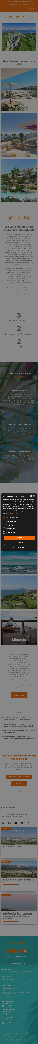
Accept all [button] (19, 538)
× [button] (34, 496)
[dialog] (19, 522)
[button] (19, 547)
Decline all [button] (20, 543)
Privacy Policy (13, 513)
